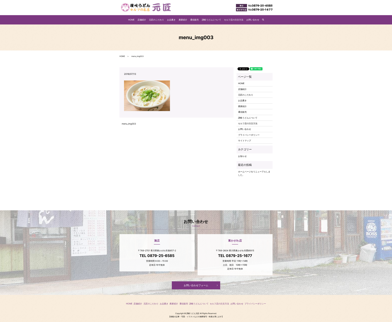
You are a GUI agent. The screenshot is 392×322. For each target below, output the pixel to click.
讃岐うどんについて (211, 19)
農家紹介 (183, 19)
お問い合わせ (252, 19)
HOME (131, 19)
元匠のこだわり (156, 19)
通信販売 (194, 19)
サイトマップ (244, 140)
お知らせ (242, 156)
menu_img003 (129, 123)
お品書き (171, 19)
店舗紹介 (142, 19)
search (264, 20)
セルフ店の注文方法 (233, 19)
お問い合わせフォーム (196, 285)
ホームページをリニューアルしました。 (254, 173)
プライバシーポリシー (249, 135)
